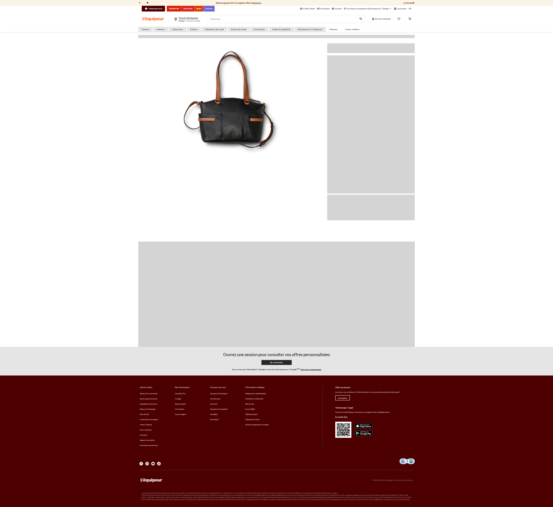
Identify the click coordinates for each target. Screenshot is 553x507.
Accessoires (259, 29)
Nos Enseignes (180, 414)
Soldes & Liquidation (281, 29)
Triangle (178, 399)
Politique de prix (251, 414)
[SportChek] (188, 9)
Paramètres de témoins (149, 445)
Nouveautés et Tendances (310, 29)
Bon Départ (214, 419)
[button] (361, 19)
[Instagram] (147, 463)
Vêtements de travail (214, 29)
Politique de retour (252, 419)
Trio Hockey (179, 409)
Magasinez (256, 3)
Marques (334, 29)
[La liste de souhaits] (398, 19)
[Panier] (409, 19)
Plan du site (249, 404)
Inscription (342, 398)
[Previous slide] (139, 3)
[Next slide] (413, 3)
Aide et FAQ (144, 414)
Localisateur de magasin (149, 419)
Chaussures (177, 29)
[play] (147, 3)
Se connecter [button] (276, 362)
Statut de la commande (148, 393)
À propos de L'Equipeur (219, 393)
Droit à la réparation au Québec (257, 425)
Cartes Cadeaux (146, 425)
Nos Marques (215, 399)
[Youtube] (153, 463)
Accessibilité (250, 409)
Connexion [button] (402, 8)
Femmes (145, 29)
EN (410, 8)
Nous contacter (146, 430)
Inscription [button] (325, 8)
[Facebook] (141, 463)
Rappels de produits (147, 440)
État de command (383, 19)
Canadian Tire (180, 393)
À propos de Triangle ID (219, 409)
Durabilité (214, 414)
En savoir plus (341, 416)
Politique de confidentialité (255, 393)
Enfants (193, 29)
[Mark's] (199, 9)
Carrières (214, 404)
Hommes (161, 29)
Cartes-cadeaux (352, 29)
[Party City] (209, 9)
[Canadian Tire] (174, 9)
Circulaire (143, 435)
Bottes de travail (238, 29)
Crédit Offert (309, 8)
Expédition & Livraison (148, 404)
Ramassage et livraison (148, 399)
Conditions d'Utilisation (254, 399)
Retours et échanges (148, 409)
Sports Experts (180, 404)
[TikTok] (159, 463)
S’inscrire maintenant (310, 369)
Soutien (338, 8)
